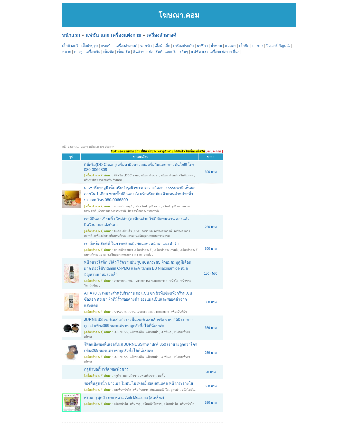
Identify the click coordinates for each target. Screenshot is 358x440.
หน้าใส (174, 281)
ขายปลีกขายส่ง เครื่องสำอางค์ (153, 231)
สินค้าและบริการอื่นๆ (171, 51)
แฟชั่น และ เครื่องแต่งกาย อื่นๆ (215, 51)
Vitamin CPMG (123, 281)
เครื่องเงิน (92, 51)
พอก (125, 375)
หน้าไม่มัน (188, 390)
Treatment (162, 312)
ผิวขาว (135, 375)
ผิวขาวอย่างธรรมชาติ (112, 211)
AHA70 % (120, 312)
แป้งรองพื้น (137, 332)
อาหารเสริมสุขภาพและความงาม (149, 236)
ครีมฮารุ (135, 404)
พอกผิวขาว (148, 375)
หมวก (66, 51)
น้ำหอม (216, 46)
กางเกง (257, 46)
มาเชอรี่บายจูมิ (123, 206)
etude (147, 254)
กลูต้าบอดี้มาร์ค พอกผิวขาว (106, 369)
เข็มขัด (108, 51)
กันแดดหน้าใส (159, 390)
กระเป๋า (107, 46)
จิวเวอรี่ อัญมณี (278, 46)
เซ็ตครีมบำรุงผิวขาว (147, 206)
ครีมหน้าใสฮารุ (151, 404)
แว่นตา (230, 46)
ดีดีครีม (118, 175)
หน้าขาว (185, 281)
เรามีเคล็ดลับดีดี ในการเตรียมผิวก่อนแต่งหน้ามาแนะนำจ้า (131, 243)
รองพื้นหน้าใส (122, 390)
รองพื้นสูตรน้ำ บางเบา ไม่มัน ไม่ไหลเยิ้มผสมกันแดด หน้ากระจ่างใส (138, 383)
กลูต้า (117, 375)
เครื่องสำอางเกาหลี (166, 250)
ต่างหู (78, 51)
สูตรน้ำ (175, 390)
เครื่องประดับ (183, 46)
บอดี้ (160, 375)
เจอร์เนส (166, 332)
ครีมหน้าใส (121, 404)
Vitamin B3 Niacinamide (151, 281)
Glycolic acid (145, 312)
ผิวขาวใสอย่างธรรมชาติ (143, 211)
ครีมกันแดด (140, 390)
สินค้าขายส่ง (142, 51)
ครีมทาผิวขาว (150, 175)
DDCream (132, 175)
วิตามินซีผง (91, 285)
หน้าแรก (71, 35)
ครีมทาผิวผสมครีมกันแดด (177, 175)
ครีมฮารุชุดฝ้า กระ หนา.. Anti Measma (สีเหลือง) (124, 397)
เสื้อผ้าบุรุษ (89, 46)
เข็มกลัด (123, 51)
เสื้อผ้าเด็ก (162, 46)
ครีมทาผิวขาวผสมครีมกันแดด (103, 180)
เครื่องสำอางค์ (161, 35)
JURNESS (121, 332)
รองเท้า (146, 46)
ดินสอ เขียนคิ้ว (123, 231)
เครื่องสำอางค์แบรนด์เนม (110, 236)
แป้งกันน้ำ (152, 332)
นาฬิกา (202, 46)
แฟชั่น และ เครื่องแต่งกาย (113, 35)
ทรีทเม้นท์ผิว (179, 312)
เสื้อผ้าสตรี (70, 46)
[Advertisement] (208, 91)
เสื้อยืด (244, 46)
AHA (131, 312)
